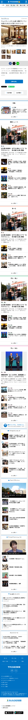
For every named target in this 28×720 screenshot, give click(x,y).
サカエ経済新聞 (13, 2)
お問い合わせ (5, 682)
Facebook (12, 670)
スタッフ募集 (5, 686)
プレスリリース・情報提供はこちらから (10, 678)
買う (18, 5)
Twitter (16, 670)
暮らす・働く (22, 5)
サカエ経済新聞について (7, 676)
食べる (7, 5)
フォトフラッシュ (5, 18)
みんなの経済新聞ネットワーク (14, 701)
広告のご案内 (5, 684)
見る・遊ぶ (13, 5)
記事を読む (14, 81)
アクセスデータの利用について (8, 680)
